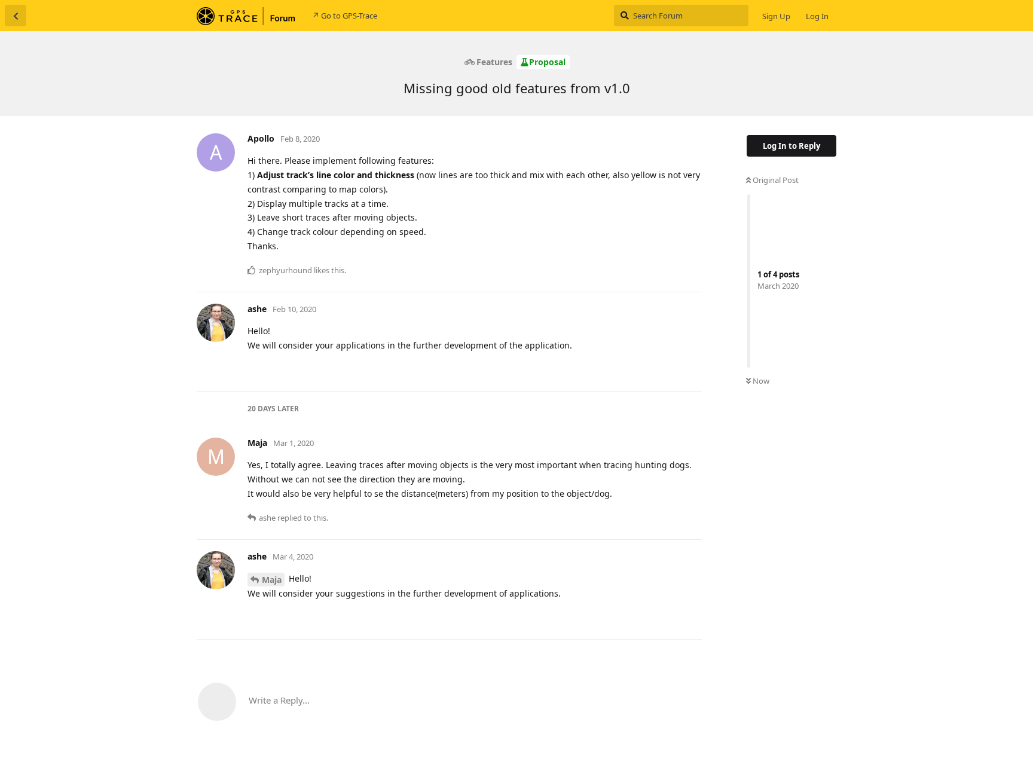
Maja (272, 579)
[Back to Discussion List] (15, 15)
